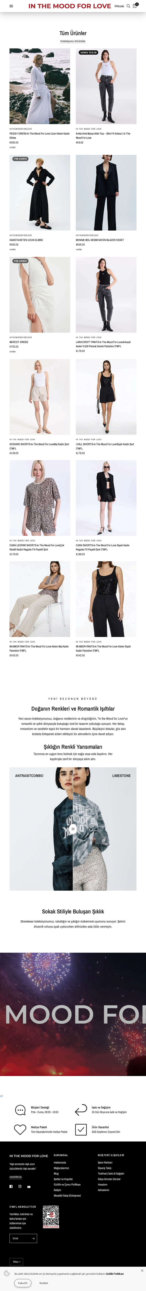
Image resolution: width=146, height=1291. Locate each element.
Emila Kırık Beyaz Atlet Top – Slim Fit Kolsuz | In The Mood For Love (103, 135)
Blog (56, 1173)
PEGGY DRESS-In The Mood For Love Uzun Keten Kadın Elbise (40, 135)
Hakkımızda (60, 1162)
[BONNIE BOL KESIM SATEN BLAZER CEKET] (106, 193)
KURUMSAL (61, 1155)
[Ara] (128, 6)
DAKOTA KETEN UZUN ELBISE (26, 240)
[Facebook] (14, 1186)
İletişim (57, 1190)
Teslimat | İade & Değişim (111, 1173)
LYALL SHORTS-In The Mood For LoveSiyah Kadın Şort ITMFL (105, 446)
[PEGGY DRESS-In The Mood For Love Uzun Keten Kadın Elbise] (40, 86)
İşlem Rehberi (105, 1162)
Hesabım (102, 1184)
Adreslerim (103, 1190)
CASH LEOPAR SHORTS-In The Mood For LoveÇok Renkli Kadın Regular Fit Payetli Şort (37, 547)
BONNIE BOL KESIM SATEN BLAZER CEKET (100, 240)
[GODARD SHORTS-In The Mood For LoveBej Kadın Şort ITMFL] (40, 397)
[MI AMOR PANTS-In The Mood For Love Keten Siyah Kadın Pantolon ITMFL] (106, 599)
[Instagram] (22, 1186)
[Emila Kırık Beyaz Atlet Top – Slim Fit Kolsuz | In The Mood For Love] (106, 86)
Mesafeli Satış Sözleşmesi (67, 1195)
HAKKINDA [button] (16, 1176)
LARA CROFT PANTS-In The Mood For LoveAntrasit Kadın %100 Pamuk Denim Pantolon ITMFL (103, 344)
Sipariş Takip (104, 1168)
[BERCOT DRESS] (40, 295)
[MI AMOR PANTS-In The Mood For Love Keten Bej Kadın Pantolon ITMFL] (40, 599)
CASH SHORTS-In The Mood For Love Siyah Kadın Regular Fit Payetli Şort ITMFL (102, 547)
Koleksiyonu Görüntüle (72, 41)
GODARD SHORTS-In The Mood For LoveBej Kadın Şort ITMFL (39, 446)
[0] (134, 6)
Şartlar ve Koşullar (63, 1179)
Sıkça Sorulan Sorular (109, 1179)
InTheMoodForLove (21, 129)
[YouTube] (31, 1187)
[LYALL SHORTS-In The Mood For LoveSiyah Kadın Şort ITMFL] (106, 397)
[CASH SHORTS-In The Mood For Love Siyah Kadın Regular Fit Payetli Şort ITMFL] (106, 498)
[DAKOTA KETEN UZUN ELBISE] (40, 193)
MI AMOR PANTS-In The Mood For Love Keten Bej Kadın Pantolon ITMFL (39, 648)
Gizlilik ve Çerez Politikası (67, 1184)
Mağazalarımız (61, 1168)
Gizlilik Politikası (115, 1273)
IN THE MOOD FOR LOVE (89, 129)
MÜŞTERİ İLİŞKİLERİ (111, 1155)
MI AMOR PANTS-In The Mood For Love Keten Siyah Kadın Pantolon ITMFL (103, 648)
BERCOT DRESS (19, 342)
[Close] (142, 1270)
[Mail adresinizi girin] (33, 1238)
